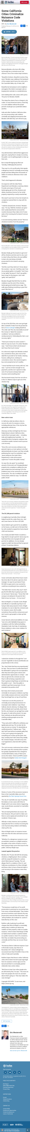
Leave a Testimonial (8, 1114)
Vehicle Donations (7, 1099)
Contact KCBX (6, 1108)
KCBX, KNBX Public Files (8, 1085)
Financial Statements (8, 1087)
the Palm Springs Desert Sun (17, 796)
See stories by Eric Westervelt (18, 1050)
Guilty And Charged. (21, 758)
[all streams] (28, 1130)
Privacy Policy (6, 1089)
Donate (25, 2)
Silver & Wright (10, 328)
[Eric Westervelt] (5, 1034)
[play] (2, 1130)
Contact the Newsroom (8, 1112)
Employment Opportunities (9, 1110)
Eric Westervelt (11, 24)
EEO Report (6, 1084)
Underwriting (6, 1100)
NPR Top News (6, 1021)
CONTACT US (6, 1105)
